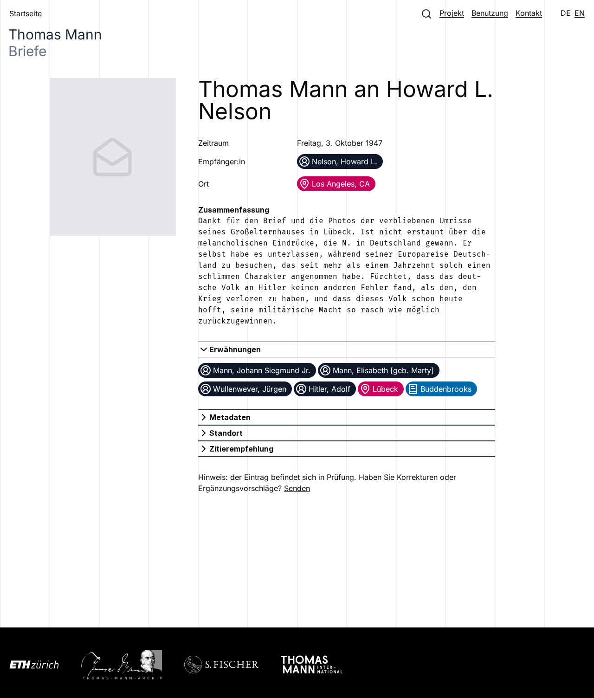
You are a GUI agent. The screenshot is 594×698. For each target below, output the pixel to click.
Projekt (451, 13)
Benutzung (489, 13)
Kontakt (529, 13)
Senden (297, 488)
